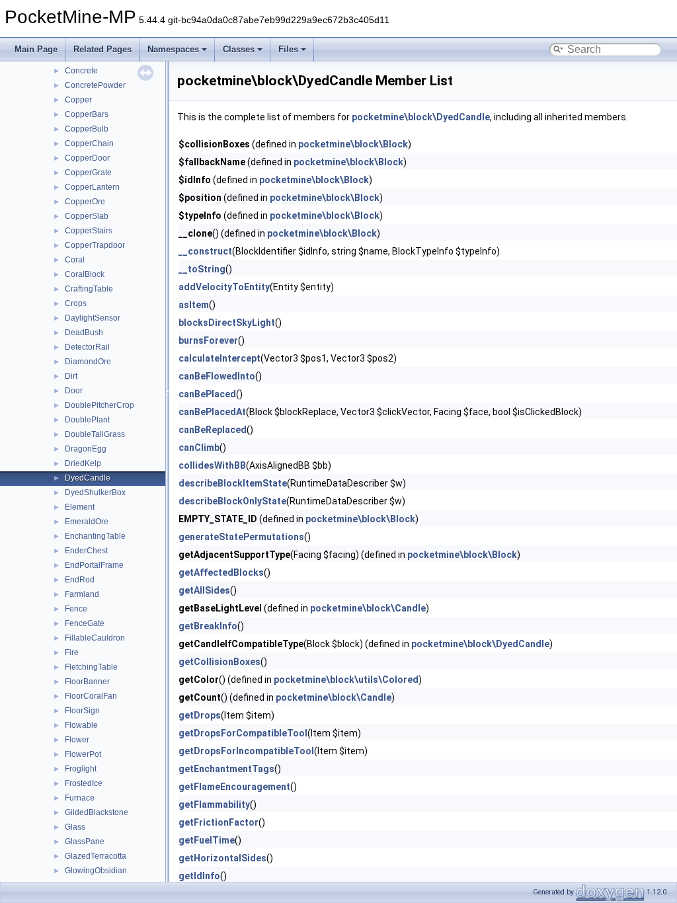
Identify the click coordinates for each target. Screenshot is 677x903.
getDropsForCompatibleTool (243, 733)
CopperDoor (87, 158)
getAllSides (204, 590)
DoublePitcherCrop (99, 405)
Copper (78, 99)
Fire (72, 652)
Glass (75, 827)
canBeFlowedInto (217, 376)
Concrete (81, 70)
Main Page (36, 49)
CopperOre (85, 201)
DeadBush (84, 332)
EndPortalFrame (94, 565)
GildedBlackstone (96, 812)
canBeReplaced (213, 429)
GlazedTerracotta (95, 856)
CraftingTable (89, 289)
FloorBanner (87, 681)
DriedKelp (83, 463)
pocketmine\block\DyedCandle (421, 117)
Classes (239, 49)
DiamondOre (88, 361)
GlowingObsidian (96, 870)
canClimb (199, 447)
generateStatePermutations (241, 536)
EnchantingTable (95, 536)
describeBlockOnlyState (232, 501)
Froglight (81, 768)
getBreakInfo (208, 626)
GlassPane (84, 841)
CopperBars (86, 114)
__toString (202, 269)
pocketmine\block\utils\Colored (346, 679)
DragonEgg (85, 448)
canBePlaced (207, 394)
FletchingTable (91, 667)
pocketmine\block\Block (353, 144)
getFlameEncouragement (234, 786)
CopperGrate (88, 172)
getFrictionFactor (219, 822)
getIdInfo (199, 876)
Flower (77, 739)
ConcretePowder (95, 85)
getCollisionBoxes (219, 661)
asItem (194, 304)
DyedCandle (87, 478)
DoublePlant (87, 419)
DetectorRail (87, 347)
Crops (76, 303)
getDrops (200, 715)
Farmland (82, 594)
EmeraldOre (86, 521)
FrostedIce (83, 783)
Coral (75, 259)
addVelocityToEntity (224, 287)
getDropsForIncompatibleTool (246, 751)
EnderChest (86, 550)
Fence (76, 608)
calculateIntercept (219, 358)
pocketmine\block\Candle (368, 608)
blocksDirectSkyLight (227, 322)
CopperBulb (86, 129)
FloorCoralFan (91, 696)
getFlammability (214, 804)
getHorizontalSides (222, 858)
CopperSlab (86, 216)
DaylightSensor (92, 318)
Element (80, 507)
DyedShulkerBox (95, 492)
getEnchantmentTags (226, 769)
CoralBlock (84, 274)
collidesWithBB (212, 465)
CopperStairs (88, 230)
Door (74, 390)
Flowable (81, 725)
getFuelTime (207, 840)
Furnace (80, 798)
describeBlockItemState (233, 483)
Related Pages (102, 49)
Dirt (71, 376)
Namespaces (173, 49)
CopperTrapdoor (95, 245)
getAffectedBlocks (221, 572)
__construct (205, 251)
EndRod (80, 579)
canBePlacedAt (212, 412)
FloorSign (82, 710)
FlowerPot (83, 754)
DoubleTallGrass (95, 434)
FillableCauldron (95, 638)
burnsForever (208, 340)
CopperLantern (92, 187)
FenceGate (84, 623)
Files (288, 49)
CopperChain (89, 143)
